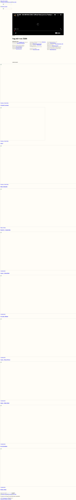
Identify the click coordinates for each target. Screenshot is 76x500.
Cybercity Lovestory (4, 105)
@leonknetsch (53, 42)
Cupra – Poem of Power (5, 359)
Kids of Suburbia (3, 186)
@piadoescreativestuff (37, 43)
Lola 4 (1, 143)
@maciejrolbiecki (19, 46)
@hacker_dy (21, 42)
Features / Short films (4, 102)
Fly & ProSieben (3, 446)
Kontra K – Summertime (5, 229)
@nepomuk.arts (55, 45)
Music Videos (3, 227)
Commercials (2, 270)
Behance (6, 498)
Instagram (2, 498)
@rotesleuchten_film (59, 43)
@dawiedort (39, 44)
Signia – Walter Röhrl (4, 403)
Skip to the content (3, 0)
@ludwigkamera (53, 49)
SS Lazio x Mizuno (4, 316)
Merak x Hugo (3, 489)
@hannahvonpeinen (21, 43)
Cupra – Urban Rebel (4, 273)
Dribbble (9, 498)
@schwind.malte (36, 49)
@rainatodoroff (19, 48)
